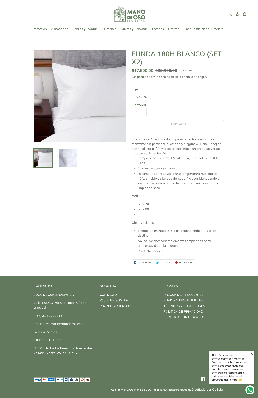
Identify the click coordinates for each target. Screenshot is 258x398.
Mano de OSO (142, 389)
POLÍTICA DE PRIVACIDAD (183, 311)
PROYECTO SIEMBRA (115, 306)
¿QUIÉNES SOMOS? (114, 300)
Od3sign (218, 389)
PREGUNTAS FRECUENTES (184, 295)
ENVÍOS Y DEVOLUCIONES (184, 300)
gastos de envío (147, 77)
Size (135, 90)
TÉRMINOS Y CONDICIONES (184, 306)
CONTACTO (108, 295)
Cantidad (139, 105)
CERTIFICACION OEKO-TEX (184, 317)
